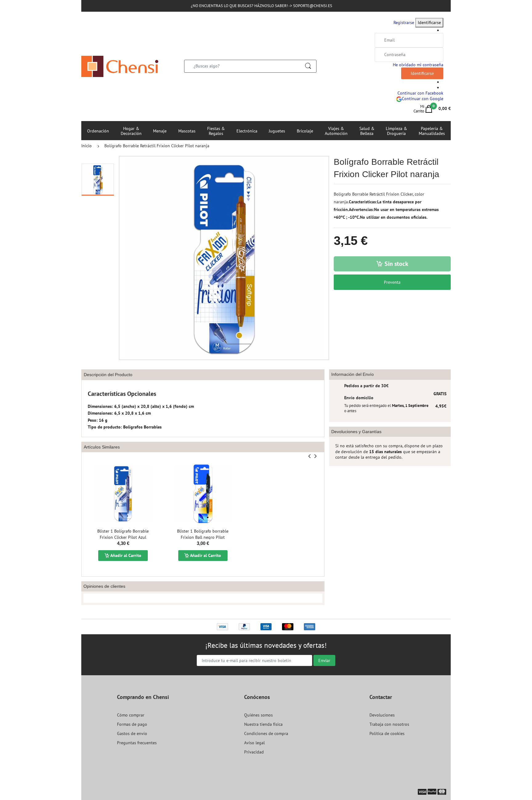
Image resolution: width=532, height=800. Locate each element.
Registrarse (403, 22)
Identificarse (429, 22)
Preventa (392, 282)
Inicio (86, 145)
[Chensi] (119, 66)
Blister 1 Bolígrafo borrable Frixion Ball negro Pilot (202, 534)
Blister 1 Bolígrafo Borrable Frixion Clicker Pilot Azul (123, 534)
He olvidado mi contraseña (418, 64)
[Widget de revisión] (202, 598)
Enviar (324, 660)
